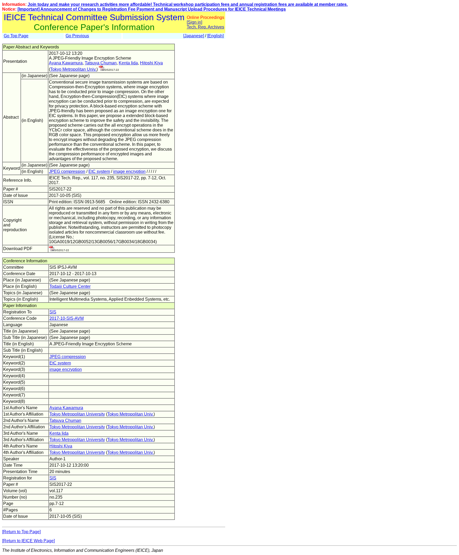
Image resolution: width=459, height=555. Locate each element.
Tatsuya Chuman (101, 63)
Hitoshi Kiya (151, 63)
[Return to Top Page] (21, 531)
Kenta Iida (128, 63)
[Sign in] (194, 22)
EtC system (99, 171)
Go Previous (77, 36)
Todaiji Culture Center (70, 286)
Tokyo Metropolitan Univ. (73, 69)
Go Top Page (16, 36)
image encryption (129, 171)
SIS (52, 312)
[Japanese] (193, 36)
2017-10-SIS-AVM (66, 318)
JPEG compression (67, 171)
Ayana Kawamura (66, 63)
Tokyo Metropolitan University (77, 414)
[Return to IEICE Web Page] (28, 541)
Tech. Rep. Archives (205, 27)
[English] (215, 36)
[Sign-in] (101, 69)
